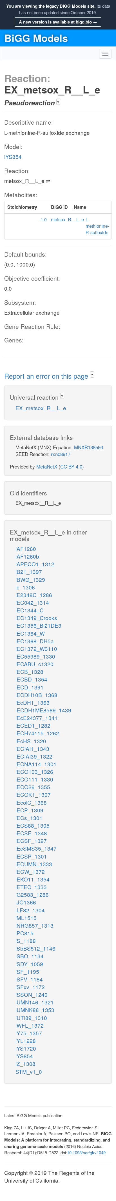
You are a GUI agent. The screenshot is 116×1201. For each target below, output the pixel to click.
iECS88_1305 (32, 825)
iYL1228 (25, 1040)
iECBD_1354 (31, 679)
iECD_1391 (29, 687)
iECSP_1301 (31, 856)
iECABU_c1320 (34, 664)
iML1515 (26, 917)
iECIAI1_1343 (32, 748)
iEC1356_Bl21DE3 (38, 625)
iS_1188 (25, 940)
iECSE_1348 (31, 833)
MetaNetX (46, 466)
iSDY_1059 (29, 964)
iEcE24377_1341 (36, 717)
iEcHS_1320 (30, 741)
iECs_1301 (29, 817)
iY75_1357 (28, 1033)
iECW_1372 (30, 871)
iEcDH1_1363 (32, 702)
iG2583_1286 (32, 894)
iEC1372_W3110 (36, 648)
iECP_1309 (29, 810)
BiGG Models (36, 37)
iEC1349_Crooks (36, 617)
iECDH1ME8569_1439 (43, 710)
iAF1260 (25, 548)
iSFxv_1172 (30, 987)
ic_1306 (25, 587)
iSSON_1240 (31, 994)
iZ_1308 (25, 1063)
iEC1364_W (30, 633)
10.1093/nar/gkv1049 (86, 1152)
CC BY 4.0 (71, 466)
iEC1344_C (29, 610)
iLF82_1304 (30, 910)
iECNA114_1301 (36, 764)
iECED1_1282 (32, 725)
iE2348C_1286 (33, 595)
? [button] (58, 102)
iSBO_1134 (29, 956)
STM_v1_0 (28, 1071)
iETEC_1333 (31, 887)
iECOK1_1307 (33, 794)
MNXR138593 (88, 447)
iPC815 (24, 933)
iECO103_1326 (34, 771)
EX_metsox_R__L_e (40, 408)
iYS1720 (25, 1048)
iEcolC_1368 (31, 802)
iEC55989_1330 (35, 656)
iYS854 (13, 156)
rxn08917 (60, 453)
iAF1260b (27, 556)
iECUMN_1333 (33, 864)
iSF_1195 (27, 971)
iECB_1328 (29, 671)
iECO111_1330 (34, 779)
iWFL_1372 (29, 1025)
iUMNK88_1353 (34, 1009)
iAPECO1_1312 (34, 564)
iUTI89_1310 (31, 1017)
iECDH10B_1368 (36, 695)
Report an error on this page (47, 376)
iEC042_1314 (32, 602)
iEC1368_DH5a (34, 641)
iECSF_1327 (31, 840)
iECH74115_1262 (37, 733)
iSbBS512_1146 (35, 948)
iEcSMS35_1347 (36, 848)
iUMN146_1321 (34, 1002)
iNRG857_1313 (34, 925)
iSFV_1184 (29, 979)
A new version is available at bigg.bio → (58, 22)
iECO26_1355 (32, 787)
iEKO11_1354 (32, 879)
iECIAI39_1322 (33, 756)
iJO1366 (25, 902)
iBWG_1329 (30, 579)
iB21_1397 (28, 571)
